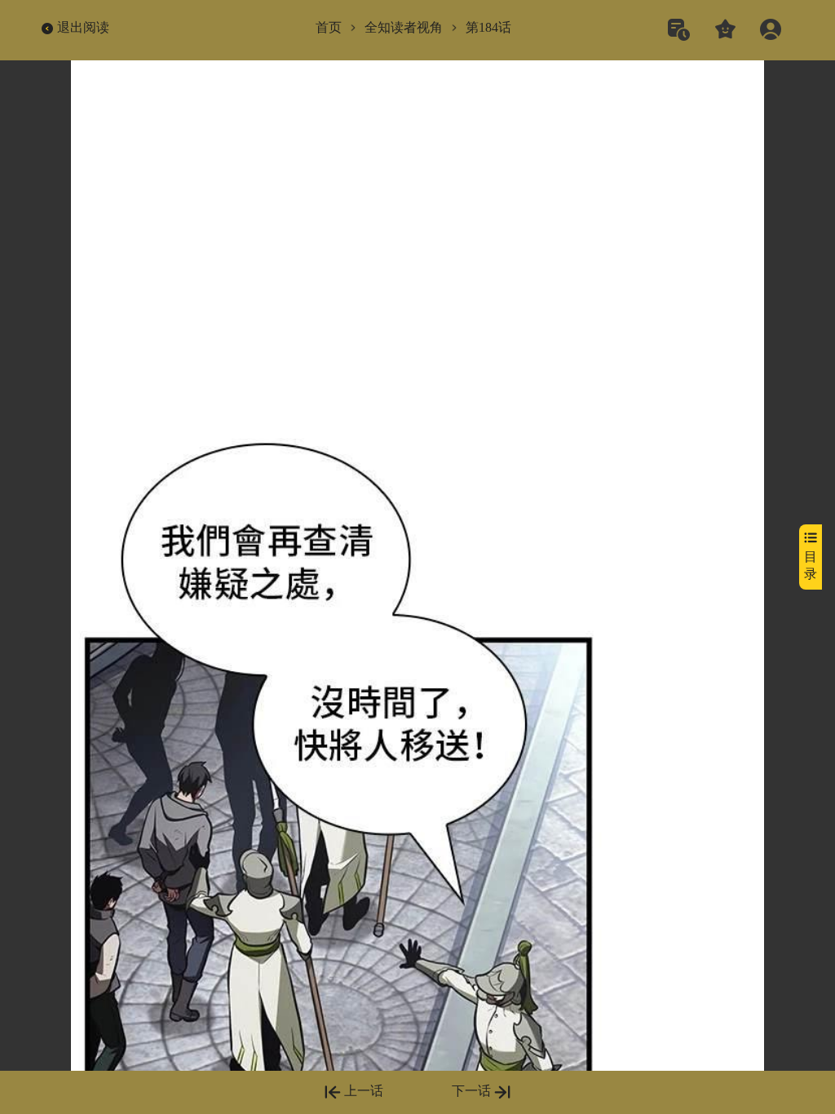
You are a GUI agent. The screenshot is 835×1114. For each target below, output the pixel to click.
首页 (329, 27)
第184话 (488, 27)
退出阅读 (83, 27)
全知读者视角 (403, 27)
